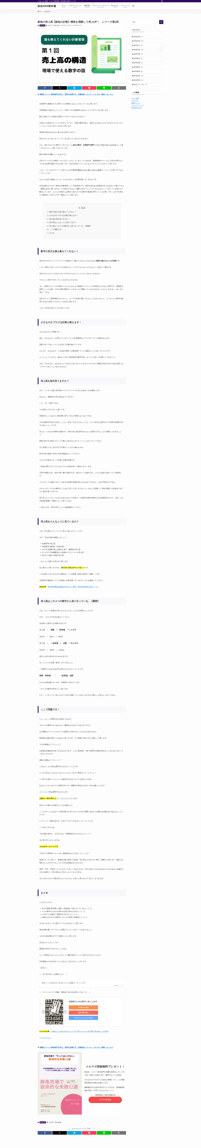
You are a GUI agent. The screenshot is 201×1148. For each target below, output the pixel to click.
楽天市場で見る (83, 1012)
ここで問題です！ (56, 229)
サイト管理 (135, 98)
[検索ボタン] (133, 6)
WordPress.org (136, 108)
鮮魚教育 (138, 67)
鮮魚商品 (138, 49)
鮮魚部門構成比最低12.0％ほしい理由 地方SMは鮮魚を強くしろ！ (73, 587)
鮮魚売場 (138, 54)
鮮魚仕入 (138, 45)
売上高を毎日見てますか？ (59, 219)
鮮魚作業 (138, 41)
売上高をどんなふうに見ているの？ (62, 222)
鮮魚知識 (138, 71)
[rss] (162, 1)
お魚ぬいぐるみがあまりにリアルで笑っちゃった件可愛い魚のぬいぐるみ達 (79, 1031)
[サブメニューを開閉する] (161, 49)
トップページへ (45, 1038)
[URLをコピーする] (119, 88)
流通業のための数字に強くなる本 (83, 1001)
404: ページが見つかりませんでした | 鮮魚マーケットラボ (63, 983)
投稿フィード (135, 103)
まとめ (51, 233)
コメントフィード (137, 105)
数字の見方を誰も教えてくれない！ (62, 212)
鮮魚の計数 (56, 25)
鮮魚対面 (138, 62)
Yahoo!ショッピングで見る (83, 1018)
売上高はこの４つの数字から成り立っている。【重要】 (70, 226)
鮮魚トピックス (140, 84)
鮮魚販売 (138, 58)
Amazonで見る (83, 1007)
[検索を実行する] (161, 22)
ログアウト (135, 101)
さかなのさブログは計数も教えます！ (63, 215)
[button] (45, 88)
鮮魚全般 (138, 36)
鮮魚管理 (138, 80)
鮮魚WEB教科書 (47, 6)
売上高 (50, 25)
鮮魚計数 (42, 25)
